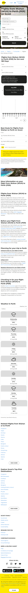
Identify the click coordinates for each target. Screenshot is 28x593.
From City (24, 577)
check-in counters (10, 286)
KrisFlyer (3, 532)
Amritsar (3, 433)
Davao (2, 448)
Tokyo (2, 441)
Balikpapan (4, 504)
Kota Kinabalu (4, 489)
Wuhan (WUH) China (8, 29)
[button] (9, 21)
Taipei (2, 430)
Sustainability (4, 526)
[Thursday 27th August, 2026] (5, 113)
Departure (5, 36)
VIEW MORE (14, 463)
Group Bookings (5, 542)
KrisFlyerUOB (4, 534)
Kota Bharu (4, 498)
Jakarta (3, 457)
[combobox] (13, 66)
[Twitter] (15, 563)
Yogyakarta (4, 502)
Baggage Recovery (6, 557)
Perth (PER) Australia (8, 33)
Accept (14, 590)
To (3, 32)
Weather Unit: (23, 306)
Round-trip (5, 18)
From (3, 27)
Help (2, 548)
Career (2, 522)
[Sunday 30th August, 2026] (12, 113)
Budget (3, 144)
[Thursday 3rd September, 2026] (21, 113)
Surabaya (3, 478)
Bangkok (3, 443)
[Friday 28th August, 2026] (8, 113)
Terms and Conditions (15, 583)
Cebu (2, 439)
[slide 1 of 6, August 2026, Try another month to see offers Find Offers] (14, 90)
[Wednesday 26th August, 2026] (3, 113)
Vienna (3, 437)
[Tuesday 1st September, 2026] (16, 113)
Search (14, 43)
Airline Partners (5, 524)
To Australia (16, 51)
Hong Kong (4, 450)
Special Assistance (6, 553)
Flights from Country (16, 577)
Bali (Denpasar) (5, 476)
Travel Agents (4, 540)
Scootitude (4, 518)
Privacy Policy (4, 583)
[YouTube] (20, 563)
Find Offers (14, 92)
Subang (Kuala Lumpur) (7, 487)
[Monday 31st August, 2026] (14, 113)
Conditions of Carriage (7, 550)
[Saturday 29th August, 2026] (10, 113)
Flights (9, 51)
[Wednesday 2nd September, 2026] (18, 113)
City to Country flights (6, 577)
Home (2, 51)
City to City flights (18, 575)
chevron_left (2, 90)
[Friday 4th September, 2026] (23, 113)
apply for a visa (7, 236)
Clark (2, 459)
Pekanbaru (4, 500)
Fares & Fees (4, 555)
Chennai (3, 452)
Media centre (4, 520)
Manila (2, 435)
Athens (3, 454)
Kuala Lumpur (4, 446)
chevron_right (26, 90)
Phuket (3, 491)
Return (16, 36)
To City (11, 575)
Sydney (3, 480)
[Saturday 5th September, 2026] (25, 113)
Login (11, 2)
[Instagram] (11, 563)
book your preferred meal (8, 254)
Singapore (3, 428)
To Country (6, 575)
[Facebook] (7, 563)
